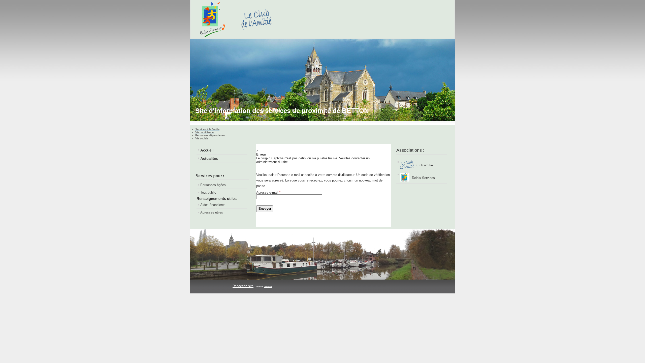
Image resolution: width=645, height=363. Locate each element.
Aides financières (212, 205)
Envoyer (265, 208)
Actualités (209, 158)
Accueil (206, 150)
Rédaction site (243, 286)
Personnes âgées (213, 185)
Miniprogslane (268, 286)
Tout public (208, 192)
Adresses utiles (211, 212)
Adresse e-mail (268, 192)
